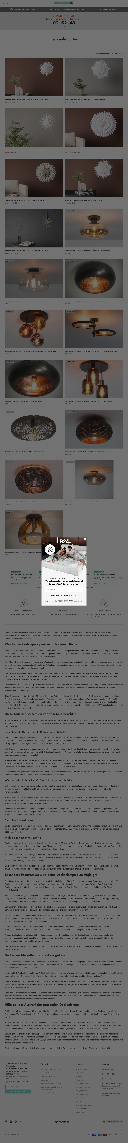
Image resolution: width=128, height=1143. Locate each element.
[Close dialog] (85, 539)
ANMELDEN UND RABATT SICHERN (64, 595)
